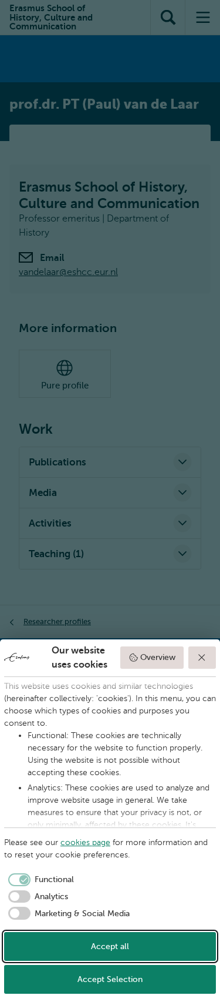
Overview (157, 657)
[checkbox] (39, 879)
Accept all (110, 946)
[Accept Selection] (202, 657)
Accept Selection (110, 979)
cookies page (85, 842)
